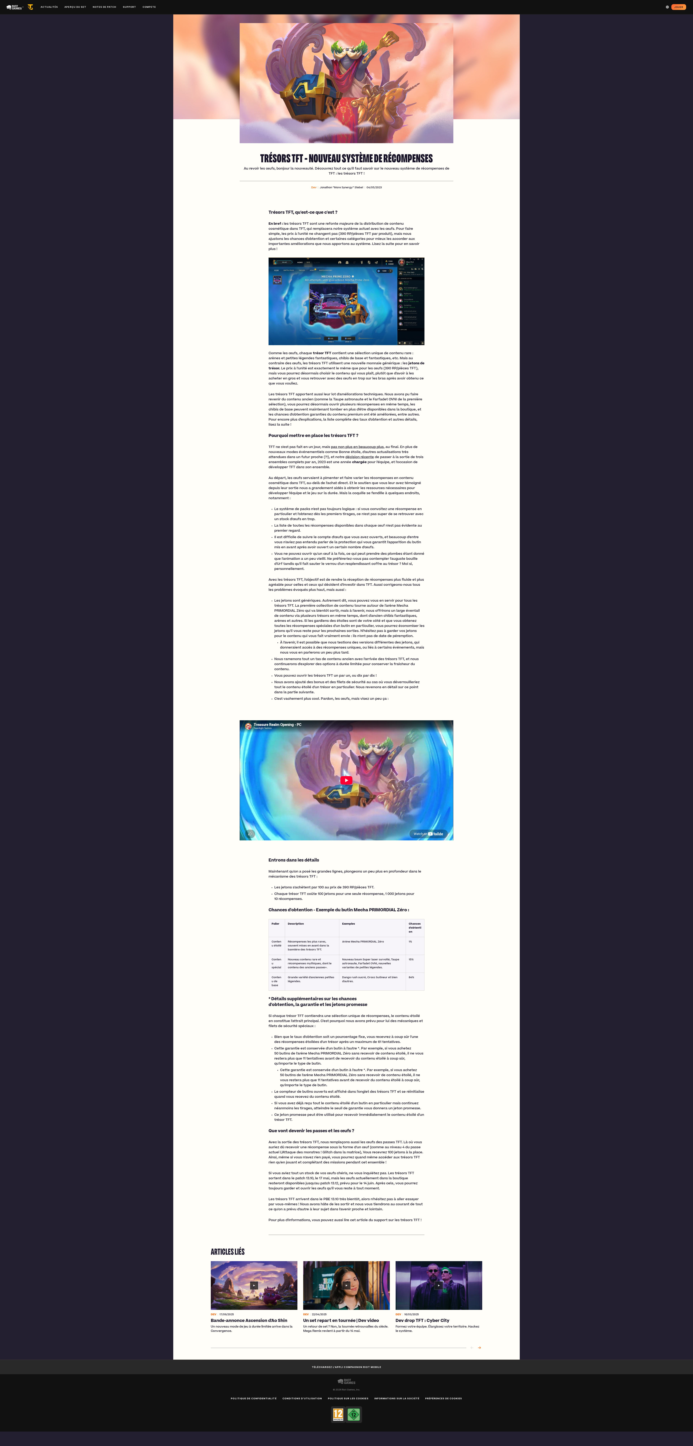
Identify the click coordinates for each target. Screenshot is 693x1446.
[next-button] (479, 1348)
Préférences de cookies (443, 1398)
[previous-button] (472, 1348)
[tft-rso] (31, 7)
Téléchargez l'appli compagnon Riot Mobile (346, 1367)
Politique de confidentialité (253, 1398)
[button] (313, 188)
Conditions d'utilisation (302, 1398)
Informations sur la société (396, 1398)
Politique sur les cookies (348, 1398)
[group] (346, 1300)
